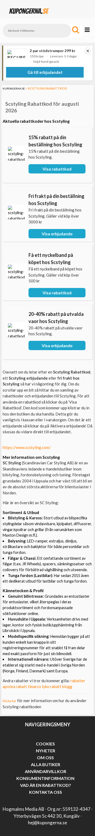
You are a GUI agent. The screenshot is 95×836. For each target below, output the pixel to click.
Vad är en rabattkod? (45, 785)
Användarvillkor (45, 771)
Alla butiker (45, 764)
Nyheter (45, 750)
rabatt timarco (28, 686)
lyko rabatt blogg (57, 686)
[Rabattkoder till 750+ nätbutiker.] (29, 16)
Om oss (45, 757)
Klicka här (9, 701)
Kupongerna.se (14, 88)
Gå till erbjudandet (45, 72)
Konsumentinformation (45, 778)
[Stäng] (87, 51)
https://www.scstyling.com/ (27, 447)
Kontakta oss (45, 792)
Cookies (45, 743)
